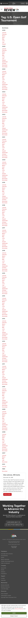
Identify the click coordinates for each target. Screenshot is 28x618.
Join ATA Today (4, 588)
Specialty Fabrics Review (7, 553)
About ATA (3, 568)
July (3, 42)
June (3, 41)
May (3, 39)
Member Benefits (5, 585)
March (3, 36)
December (4, 66)
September (5, 62)
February (4, 34)
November (4, 65)
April (3, 37)
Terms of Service (19, 609)
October (4, 63)
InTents (2, 557)
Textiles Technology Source (7, 561)
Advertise (3, 580)
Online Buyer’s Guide (6, 595)
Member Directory (5, 587)
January (4, 32)
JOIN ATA (22, 3)
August (4, 44)
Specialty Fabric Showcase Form (8, 597)
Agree (14, 613)
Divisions (3, 571)
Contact (3, 578)
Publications (4, 573)
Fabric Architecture (5, 563)
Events (2, 569)
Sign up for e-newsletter (14, 525)
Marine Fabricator (5, 559)
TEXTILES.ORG (5, 3)
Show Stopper (4, 593)
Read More (7, 494)
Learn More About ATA (13, 522)
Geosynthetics (4, 555)
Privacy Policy (14, 616)
